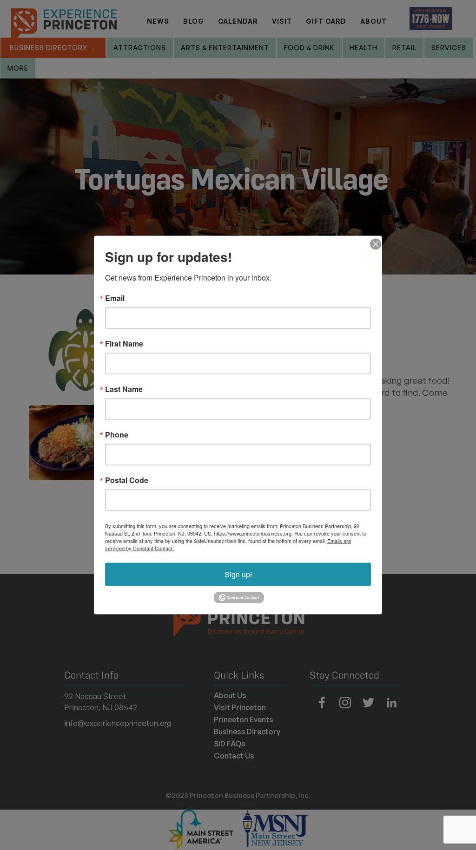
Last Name (124, 389)
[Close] (373, 244)
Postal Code (126, 480)
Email (115, 298)
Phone (116, 434)
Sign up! (238, 574)
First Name (124, 343)
